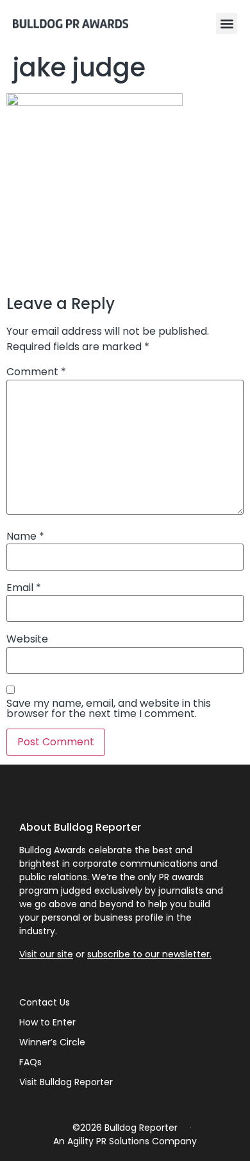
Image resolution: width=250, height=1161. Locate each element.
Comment (36, 372)
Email (23, 588)
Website (27, 639)
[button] (226, 23)
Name (25, 536)
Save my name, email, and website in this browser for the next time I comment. (108, 708)
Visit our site (46, 954)
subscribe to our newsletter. (149, 954)
